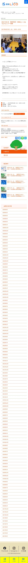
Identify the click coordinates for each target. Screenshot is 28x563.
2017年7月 (5, 524)
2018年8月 (5, 484)
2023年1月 (5, 324)
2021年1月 (5, 397)
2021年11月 (5, 366)
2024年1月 (5, 288)
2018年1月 (5, 505)
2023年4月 (5, 315)
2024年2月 (5, 285)
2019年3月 (5, 463)
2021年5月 (5, 385)
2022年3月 (5, 354)
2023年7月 (5, 306)
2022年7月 (5, 342)
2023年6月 (5, 309)
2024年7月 (5, 270)
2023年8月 (5, 303)
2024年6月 (5, 273)
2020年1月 (5, 433)
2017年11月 (5, 512)
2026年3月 (5, 221)
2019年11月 (5, 439)
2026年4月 (5, 218)
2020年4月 (5, 424)
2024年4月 (5, 279)
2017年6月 (5, 527)
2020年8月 (5, 412)
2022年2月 (5, 357)
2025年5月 (5, 242)
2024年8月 (5, 267)
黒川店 (6, 155)
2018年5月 (5, 493)
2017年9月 (5, 518)
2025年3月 (5, 248)
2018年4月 (5, 496)
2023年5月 (5, 312)
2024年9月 (5, 264)
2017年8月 (5, 521)
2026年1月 (5, 224)
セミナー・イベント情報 (10, 12)
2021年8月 (5, 375)
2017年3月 (5, 536)
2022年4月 (5, 351)
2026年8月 (5, 209)
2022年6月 (5, 345)
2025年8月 (5, 236)
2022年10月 (5, 333)
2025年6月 (5, 239)
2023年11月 (5, 294)
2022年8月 (5, 339)
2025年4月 (5, 245)
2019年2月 (5, 466)
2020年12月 (5, 400)
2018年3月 (5, 499)
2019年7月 (5, 451)
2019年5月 (5, 457)
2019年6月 (5, 454)
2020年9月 (5, 409)
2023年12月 (5, 291)
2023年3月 (5, 318)
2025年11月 (5, 230)
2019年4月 (5, 460)
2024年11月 (5, 258)
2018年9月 (5, 481)
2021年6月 (5, 382)
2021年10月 (5, 369)
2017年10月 (5, 515)
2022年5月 (5, 348)
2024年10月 (5, 261)
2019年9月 (5, 445)
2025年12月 (5, 227)
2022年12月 (5, 327)
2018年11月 (5, 475)
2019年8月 (5, 448)
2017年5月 (5, 530)
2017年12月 (5, 509)
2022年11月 (5, 330)
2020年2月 (5, 430)
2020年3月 (5, 427)
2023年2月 (5, 321)
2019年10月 (5, 442)
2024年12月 (5, 255)
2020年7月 (5, 415)
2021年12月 (5, 363)
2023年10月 (5, 297)
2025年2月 (5, 251)
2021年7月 (5, 378)
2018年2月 (5, 502)
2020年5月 (5, 421)
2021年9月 (5, 372)
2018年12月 (5, 472)
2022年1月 (5, 360)
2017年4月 (5, 533)
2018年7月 (5, 487)
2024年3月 (5, 282)
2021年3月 (5, 391)
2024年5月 (5, 276)
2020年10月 (5, 406)
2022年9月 (5, 336)
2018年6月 (5, 490)
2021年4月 (5, 388)
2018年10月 (5, 478)
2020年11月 (5, 403)
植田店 (7, 151)
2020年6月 (5, 418)
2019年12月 (5, 436)
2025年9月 (5, 233)
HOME (2, 12)
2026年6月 (5, 212)
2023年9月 (5, 300)
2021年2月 (5, 394)
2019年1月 (5, 469)
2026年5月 (5, 215)
